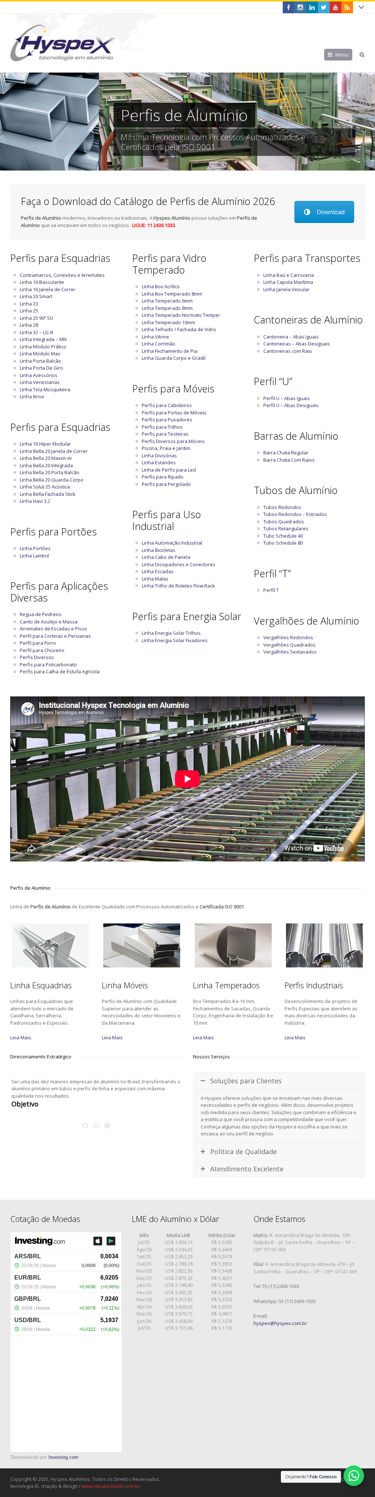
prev (9, 121)
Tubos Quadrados (283, 521)
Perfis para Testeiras (165, 434)
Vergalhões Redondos (288, 637)
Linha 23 (29, 303)
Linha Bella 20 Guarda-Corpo (51, 479)
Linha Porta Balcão (40, 361)
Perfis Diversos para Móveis (173, 441)
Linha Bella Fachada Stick (47, 494)
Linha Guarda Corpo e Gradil (173, 358)
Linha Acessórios (38, 375)
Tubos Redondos (282, 507)
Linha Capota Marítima (288, 282)
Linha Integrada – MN (43, 339)
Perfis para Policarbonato (48, 664)
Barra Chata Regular (285, 452)
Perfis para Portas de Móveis (174, 412)
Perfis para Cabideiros (167, 405)
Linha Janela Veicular (286, 289)
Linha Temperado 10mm (168, 322)
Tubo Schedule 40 (283, 535)
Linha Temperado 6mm (167, 300)
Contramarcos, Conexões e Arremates (62, 275)
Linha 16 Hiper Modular (45, 443)
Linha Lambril (34, 555)
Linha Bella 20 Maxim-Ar (46, 458)
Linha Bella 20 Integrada (46, 465)
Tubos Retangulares (285, 528)
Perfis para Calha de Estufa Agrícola (60, 671)
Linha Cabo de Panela (166, 557)
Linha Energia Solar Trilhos (171, 633)
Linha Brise (32, 396)
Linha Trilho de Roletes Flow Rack (178, 585)
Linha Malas (155, 578)
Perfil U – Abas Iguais (286, 398)
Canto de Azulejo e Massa (49, 621)
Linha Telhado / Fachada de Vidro (179, 329)
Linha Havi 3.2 (35, 501)
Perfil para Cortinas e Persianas (55, 636)
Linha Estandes (159, 462)
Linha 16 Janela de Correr (47, 289)
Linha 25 (29, 310)
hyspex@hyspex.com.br (280, 1323)
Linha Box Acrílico (161, 286)
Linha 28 (29, 325)
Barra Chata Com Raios (289, 460)
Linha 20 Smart (36, 296)
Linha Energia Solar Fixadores (175, 640)
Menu (341, 54)
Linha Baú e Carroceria (288, 275)
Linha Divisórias (159, 455)
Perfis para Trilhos (162, 427)
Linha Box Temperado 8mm (172, 293)
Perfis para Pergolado (166, 484)
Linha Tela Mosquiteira (45, 389)
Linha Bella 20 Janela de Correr (54, 451)
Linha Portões (35, 548)
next (365, 121)
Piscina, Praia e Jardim (166, 448)
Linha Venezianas (40, 382)
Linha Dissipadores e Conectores (178, 564)
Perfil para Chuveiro (42, 650)
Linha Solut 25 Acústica (45, 486)
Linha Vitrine (155, 336)
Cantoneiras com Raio (287, 351)
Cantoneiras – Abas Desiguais (296, 343)
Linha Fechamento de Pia (169, 351)
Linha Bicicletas (158, 550)
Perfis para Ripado (162, 476)
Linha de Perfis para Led (169, 469)
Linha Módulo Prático (43, 346)
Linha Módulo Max (40, 353)
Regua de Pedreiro (41, 614)
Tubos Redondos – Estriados (295, 514)
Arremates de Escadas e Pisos (53, 628)
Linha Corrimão (158, 343)
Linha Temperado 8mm (167, 308)
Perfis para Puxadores (167, 419)
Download (331, 212)
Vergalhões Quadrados (289, 644)
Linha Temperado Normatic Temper (181, 315)
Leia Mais (20, 1037)
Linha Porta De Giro (41, 368)
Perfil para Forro (38, 643)
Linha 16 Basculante (42, 282)
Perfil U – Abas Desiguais (291, 405)
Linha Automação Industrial (172, 542)
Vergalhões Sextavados (290, 651)
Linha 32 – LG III (36, 332)
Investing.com (63, 1457)
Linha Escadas (158, 571)
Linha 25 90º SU (36, 318)
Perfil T (271, 590)
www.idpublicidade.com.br (111, 1486)
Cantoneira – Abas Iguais (291, 336)
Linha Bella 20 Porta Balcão (49, 472)
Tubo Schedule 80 (283, 542)
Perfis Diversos (37, 657)
